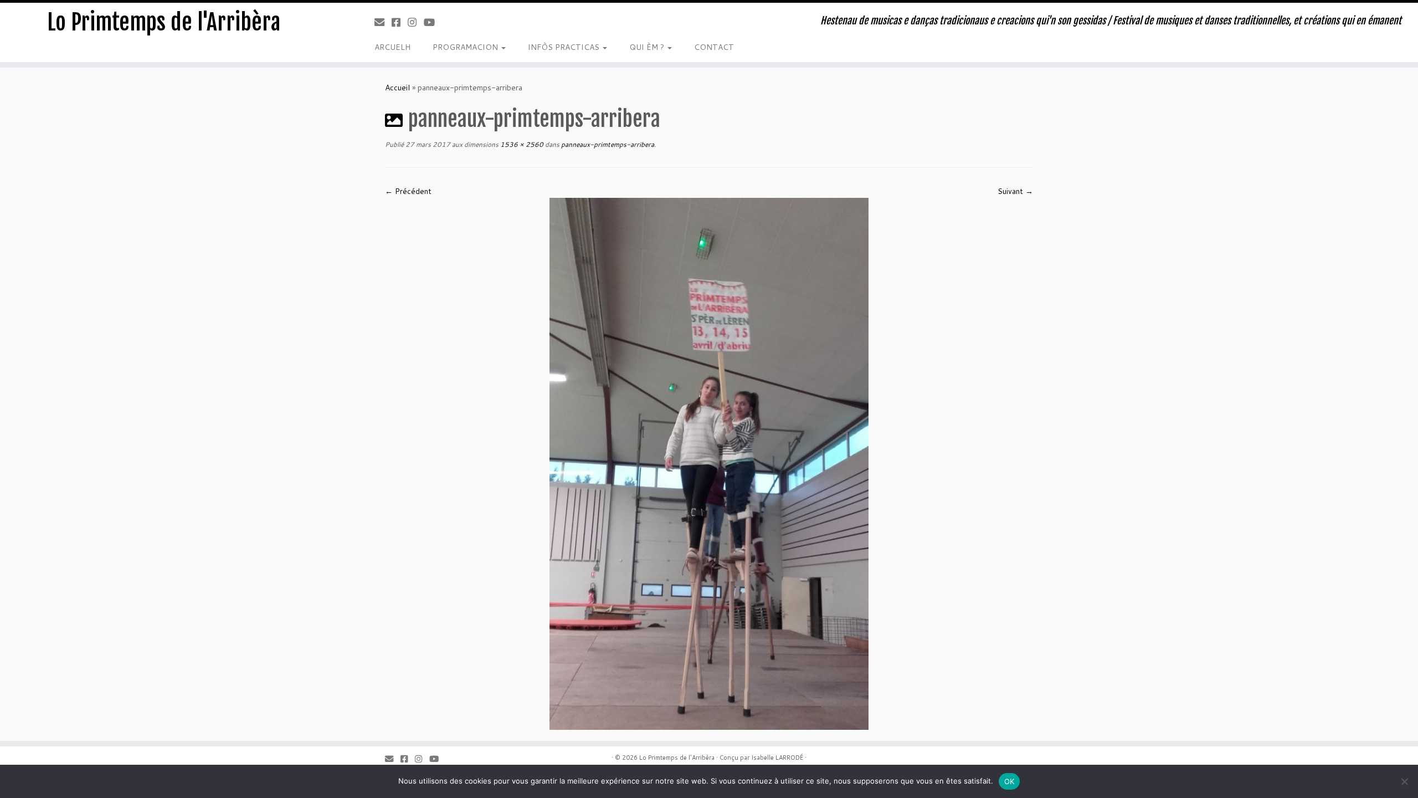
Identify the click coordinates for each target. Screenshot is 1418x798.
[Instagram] (416, 22)
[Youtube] (433, 22)
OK (1009, 781)
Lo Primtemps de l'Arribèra (163, 22)
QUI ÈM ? (647, 47)
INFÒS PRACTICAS (565, 47)
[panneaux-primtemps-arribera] (709, 462)
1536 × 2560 (521, 144)
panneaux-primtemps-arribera (606, 144)
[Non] (1404, 781)
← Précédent (408, 191)
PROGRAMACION (466, 47)
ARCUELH (392, 47)
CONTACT (714, 47)
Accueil (397, 87)
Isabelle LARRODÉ (777, 757)
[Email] (383, 22)
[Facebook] (400, 22)
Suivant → (1015, 191)
